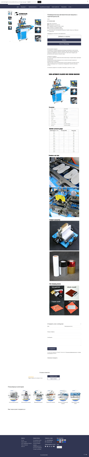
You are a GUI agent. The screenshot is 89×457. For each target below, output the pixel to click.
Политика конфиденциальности (71, 352)
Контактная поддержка (37, 447)
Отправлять (52, 348)
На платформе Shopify (44, 454)
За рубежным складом (45, 6)
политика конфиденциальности (37, 446)
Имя (48, 326)
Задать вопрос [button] (53, 378)
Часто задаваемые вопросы (26, 443)
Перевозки (49, 33)
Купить (64, 40)
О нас (70, 6)
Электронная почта (68, 326)
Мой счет (23, 446)
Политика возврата (36, 443)
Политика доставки (36, 441)
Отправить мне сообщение (55, 324)
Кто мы (22, 440)
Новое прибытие (55, 6)
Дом (18, 6)
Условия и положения (37, 449)
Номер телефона (50, 331)
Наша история (24, 441)
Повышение (64, 6)
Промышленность (33, 6)
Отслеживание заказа (37, 440)
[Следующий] (10, 41)
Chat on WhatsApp (64, 44)
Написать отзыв (53, 376)
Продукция (23, 6)
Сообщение (49, 337)
